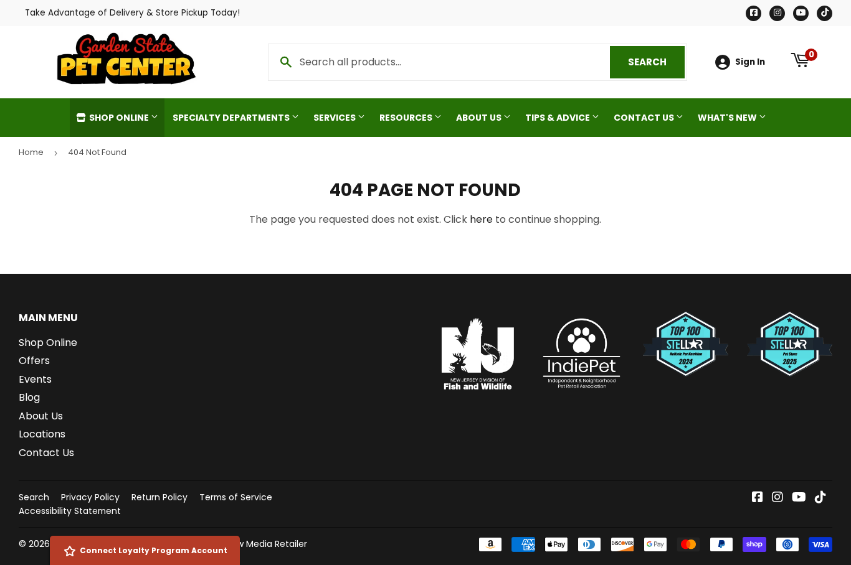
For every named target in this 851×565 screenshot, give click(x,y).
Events (35, 379)
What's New (728, 117)
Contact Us (645, 117)
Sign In (750, 62)
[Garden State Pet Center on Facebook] (757, 498)
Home (31, 152)
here (481, 219)
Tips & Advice (558, 117)
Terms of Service (235, 497)
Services (335, 117)
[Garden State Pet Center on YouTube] (799, 498)
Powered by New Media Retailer (240, 544)
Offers (34, 360)
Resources (406, 117)
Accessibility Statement (70, 511)
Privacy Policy (90, 497)
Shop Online (119, 117)
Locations (42, 434)
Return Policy (159, 497)
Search (656, 61)
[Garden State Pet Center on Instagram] (777, 498)
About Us (479, 117)
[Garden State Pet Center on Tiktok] (820, 498)
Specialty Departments (232, 117)
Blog (29, 397)
